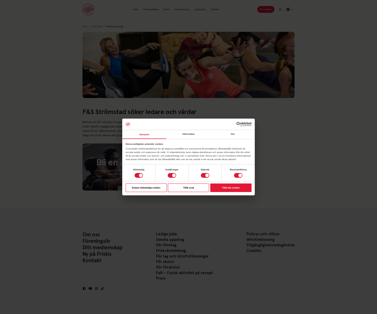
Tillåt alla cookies (231, 187)
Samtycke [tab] (144, 134)
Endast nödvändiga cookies (146, 187)
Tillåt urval (188, 187)
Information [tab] (188, 134)
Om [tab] (232, 134)
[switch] (172, 175)
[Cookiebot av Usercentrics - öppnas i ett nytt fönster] (239, 124)
